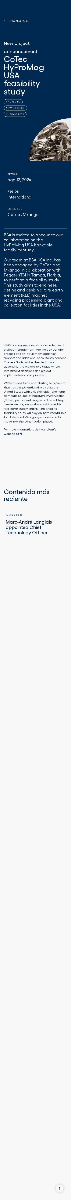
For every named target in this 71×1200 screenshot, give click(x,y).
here (19, 434)
